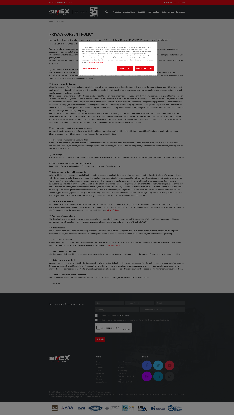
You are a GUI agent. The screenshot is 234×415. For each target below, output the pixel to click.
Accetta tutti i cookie (144, 69)
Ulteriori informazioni (95, 62)
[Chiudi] (154, 44)
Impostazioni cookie (90, 69)
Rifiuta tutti (124, 69)
